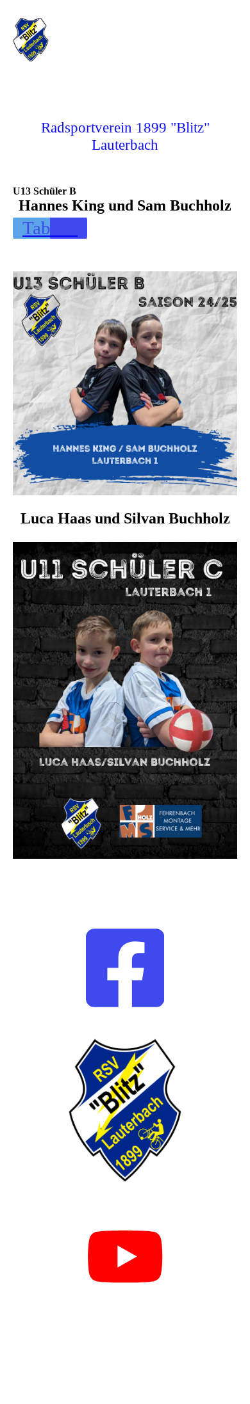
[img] (66, 39)
